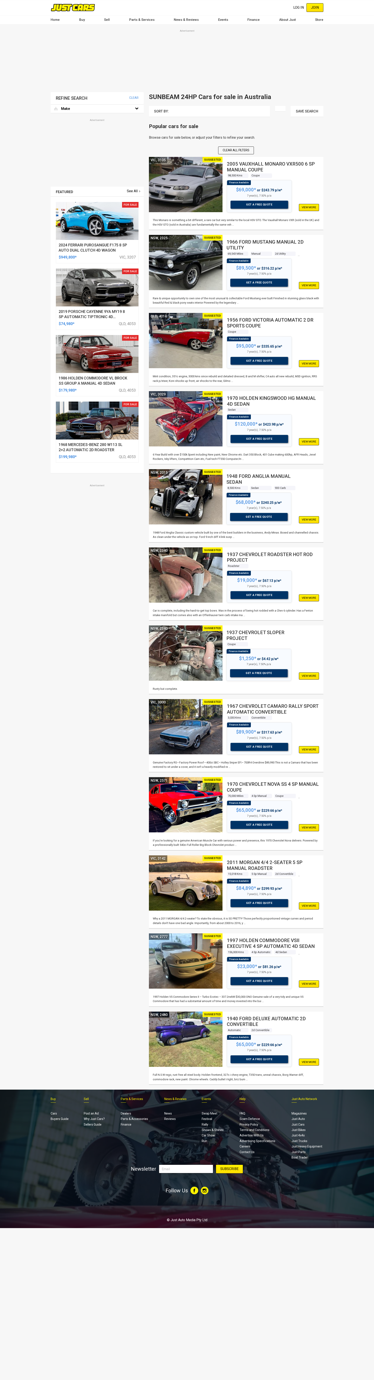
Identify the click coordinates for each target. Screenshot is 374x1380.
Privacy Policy (249, 1124)
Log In (298, 7)
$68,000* (246, 502)
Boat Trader (300, 1157)
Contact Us (247, 1152)
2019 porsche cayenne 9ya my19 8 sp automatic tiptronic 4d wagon (92, 316)
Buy (82, 20)
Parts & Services (142, 20)
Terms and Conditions (254, 1130)
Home (55, 20)
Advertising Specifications (257, 1141)
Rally (205, 1124)
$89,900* (246, 732)
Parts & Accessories (134, 1119)
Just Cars (298, 1124)
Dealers (126, 1113)
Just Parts (299, 1152)
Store (319, 20)
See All (132, 191)
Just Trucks (299, 1141)
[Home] (73, 7)
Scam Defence (250, 1119)
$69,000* (246, 189)
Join (315, 7)
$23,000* (247, 966)
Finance (253, 20)
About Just (287, 20)
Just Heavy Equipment (307, 1146)
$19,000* (247, 580)
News (168, 1113)
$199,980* (68, 456)
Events (223, 20)
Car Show (208, 1135)
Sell (107, 20)
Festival (207, 1119)
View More (309, 207)
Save (307, 111)
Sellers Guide (93, 1124)
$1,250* (247, 658)
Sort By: (161, 111)
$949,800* (68, 257)
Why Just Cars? (94, 1119)
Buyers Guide (60, 1119)
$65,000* (246, 810)
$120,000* (246, 424)
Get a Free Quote (259, 204)
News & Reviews (186, 20)
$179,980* (68, 390)
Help (243, 1099)
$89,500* (246, 268)
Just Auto (298, 1119)
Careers (245, 1146)
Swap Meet (209, 1113)
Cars (54, 1113)
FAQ (242, 1113)
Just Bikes (299, 1130)
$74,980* (66, 323)
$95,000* (246, 346)
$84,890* (246, 888)
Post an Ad (91, 1113)
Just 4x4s (298, 1135)
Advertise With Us (252, 1135)
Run (204, 1141)
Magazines (299, 1113)
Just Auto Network (304, 1099)
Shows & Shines (213, 1130)
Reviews (170, 1119)
